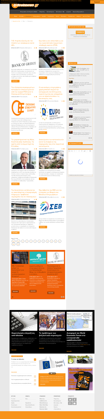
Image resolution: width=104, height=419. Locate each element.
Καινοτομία (14, 405)
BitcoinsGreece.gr (44, 403)
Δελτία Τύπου (86, 16)
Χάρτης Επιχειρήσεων (78, 11)
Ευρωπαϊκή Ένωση (29, 405)
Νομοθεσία (28, 403)
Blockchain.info (43, 407)
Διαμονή (68, 11)
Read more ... (15, 81)
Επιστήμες (63, 16)
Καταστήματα (50, 11)
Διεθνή (44, 16)
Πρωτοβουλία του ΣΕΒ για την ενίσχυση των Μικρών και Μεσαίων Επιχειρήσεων (50, 192)
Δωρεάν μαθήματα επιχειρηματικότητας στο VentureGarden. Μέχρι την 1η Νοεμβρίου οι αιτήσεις (38, 270)
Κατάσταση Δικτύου (16, 407)
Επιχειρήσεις (36, 16)
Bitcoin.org (42, 398)
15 (35, 241)
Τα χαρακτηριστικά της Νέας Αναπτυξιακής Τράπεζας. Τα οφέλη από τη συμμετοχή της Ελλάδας (22, 142)
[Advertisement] (37, 31)
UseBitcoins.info (43, 400)
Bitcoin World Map (44, 405)
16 (39, 241)
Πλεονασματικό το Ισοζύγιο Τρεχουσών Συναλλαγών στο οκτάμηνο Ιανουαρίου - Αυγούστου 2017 (55, 270)
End (18, 244)
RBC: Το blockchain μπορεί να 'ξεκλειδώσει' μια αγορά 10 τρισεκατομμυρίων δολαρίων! (18, 271)
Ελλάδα (21, 16)
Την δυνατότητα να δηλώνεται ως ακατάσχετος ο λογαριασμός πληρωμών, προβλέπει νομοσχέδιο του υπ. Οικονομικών (24, 193)
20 (55, 241)
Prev (18, 241)
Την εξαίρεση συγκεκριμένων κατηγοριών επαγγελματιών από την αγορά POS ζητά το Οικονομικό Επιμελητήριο (22, 90)
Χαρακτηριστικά (15, 400)
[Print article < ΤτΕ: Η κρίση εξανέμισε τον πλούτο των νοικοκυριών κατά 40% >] (34, 48)
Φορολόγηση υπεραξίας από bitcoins (23, 334)
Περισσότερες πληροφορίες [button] (9, 3)
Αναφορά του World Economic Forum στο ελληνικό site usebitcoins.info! (76, 336)
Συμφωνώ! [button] (97, 2)
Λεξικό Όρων (28, 407)
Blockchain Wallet (43, 409)
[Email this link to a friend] (36, 48)
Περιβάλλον (71, 16)
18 (47, 241)
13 (26, 241)
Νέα (26, 398)
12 (22, 241)
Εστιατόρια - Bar (60, 11)
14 (31, 241)
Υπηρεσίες (42, 11)
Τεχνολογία (51, 16)
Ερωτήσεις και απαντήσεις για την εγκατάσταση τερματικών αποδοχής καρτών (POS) (51, 42)
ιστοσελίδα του (84, 344)
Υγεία (57, 16)
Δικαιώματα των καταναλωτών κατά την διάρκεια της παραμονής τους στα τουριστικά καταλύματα (51, 142)
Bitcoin (15, 16)
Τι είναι (13, 398)
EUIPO (44, 129)
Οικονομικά (28, 16)
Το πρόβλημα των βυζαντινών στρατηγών (50, 334)
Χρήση (12, 403)
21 (59, 241)
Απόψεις (79, 16)
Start (14, 241)
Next (14, 244)
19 (51, 241)
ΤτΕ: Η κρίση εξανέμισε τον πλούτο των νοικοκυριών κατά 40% (22, 42)
